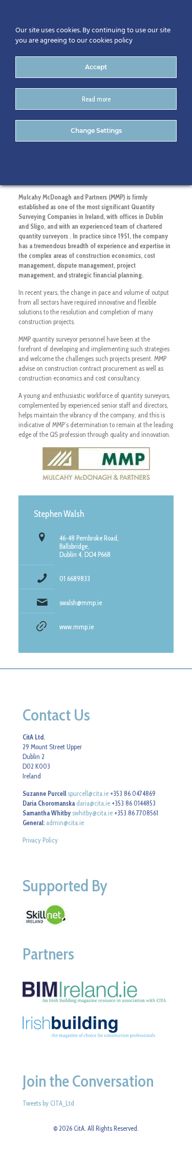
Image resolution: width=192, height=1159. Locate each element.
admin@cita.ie (65, 822)
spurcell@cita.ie (88, 793)
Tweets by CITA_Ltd (48, 1103)
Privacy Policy (40, 840)
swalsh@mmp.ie (80, 602)
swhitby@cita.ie (92, 813)
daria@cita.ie (93, 803)
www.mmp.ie (76, 627)
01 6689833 (74, 578)
